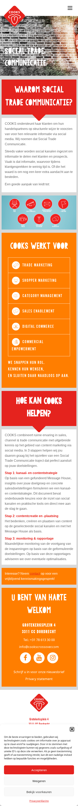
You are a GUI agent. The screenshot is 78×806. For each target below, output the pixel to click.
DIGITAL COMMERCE (38, 326)
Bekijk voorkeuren (39, 792)
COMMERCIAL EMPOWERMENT (28, 345)
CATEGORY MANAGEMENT (42, 296)
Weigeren (39, 781)
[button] (72, 729)
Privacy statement (39, 679)
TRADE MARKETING (37, 265)
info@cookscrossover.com (39, 647)
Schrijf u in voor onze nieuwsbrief (39, 672)
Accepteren (39, 770)
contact (35, 573)
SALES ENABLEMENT (38, 311)
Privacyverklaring (39, 801)
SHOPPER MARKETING (39, 280)
